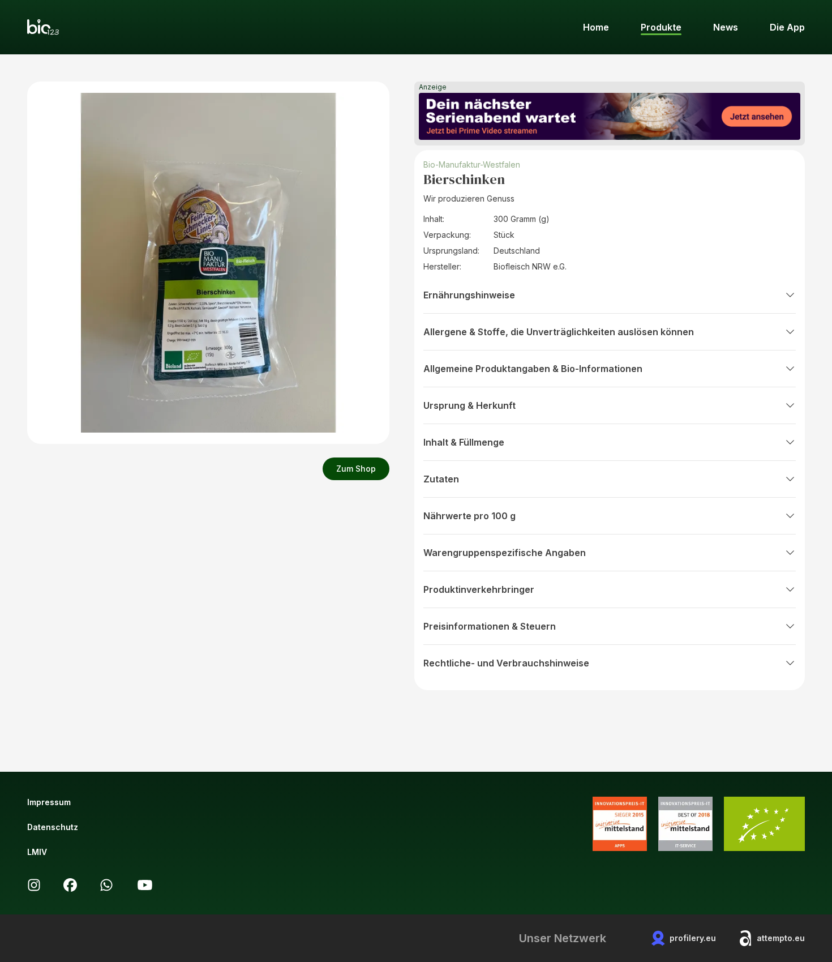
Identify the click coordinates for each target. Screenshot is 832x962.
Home (596, 27)
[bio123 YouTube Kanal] (145, 885)
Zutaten (441, 479)
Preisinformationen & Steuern (489, 626)
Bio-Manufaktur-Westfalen (471, 164)
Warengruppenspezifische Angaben (504, 552)
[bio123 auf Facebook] (70, 885)
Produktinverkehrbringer (478, 589)
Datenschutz (52, 827)
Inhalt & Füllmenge (463, 442)
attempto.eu (781, 938)
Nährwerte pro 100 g (469, 515)
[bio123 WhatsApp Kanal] (106, 885)
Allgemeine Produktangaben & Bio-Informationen (532, 368)
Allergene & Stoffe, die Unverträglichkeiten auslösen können (558, 331)
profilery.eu (693, 938)
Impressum (49, 802)
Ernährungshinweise (469, 295)
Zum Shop (356, 468)
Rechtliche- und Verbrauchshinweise (506, 663)
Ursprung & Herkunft (469, 405)
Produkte (661, 27)
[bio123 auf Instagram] (34, 885)
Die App (787, 27)
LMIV (37, 852)
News (725, 27)
